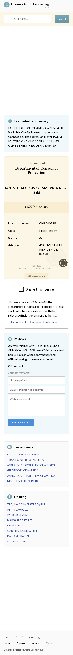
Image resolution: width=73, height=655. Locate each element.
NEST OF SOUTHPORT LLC (23, 481)
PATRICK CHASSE (17, 514)
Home (7, 643)
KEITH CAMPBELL (17, 509)
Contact (50, 643)
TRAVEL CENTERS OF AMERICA (25, 459)
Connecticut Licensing (30, 5)
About (35, 643)
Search (62, 19)
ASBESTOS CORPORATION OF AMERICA (31, 465)
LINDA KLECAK (16, 525)
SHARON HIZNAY (17, 541)
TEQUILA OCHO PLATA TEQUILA (26, 504)
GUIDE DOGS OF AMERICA (22, 470)
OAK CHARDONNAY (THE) (22, 530)
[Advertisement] (36, 73)
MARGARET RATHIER (20, 520)
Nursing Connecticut (32, 649)
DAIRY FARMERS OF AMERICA (24, 454)
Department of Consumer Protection (34, 322)
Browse (21, 643)
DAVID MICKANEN (18, 536)
